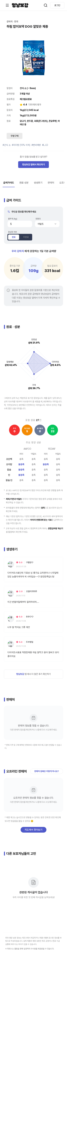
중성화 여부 (12, 232)
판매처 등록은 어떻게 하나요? (46, 771)
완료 (14, 237)
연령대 (37, 219)
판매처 (51, 182)
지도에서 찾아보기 (33, 829)
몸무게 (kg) (12, 219)
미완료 (26, 237)
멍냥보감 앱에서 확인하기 (33, 164)
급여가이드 (8, 182)
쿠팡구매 (14, 136)
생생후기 (38, 182)
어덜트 (41, 224)
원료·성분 (24, 182)
